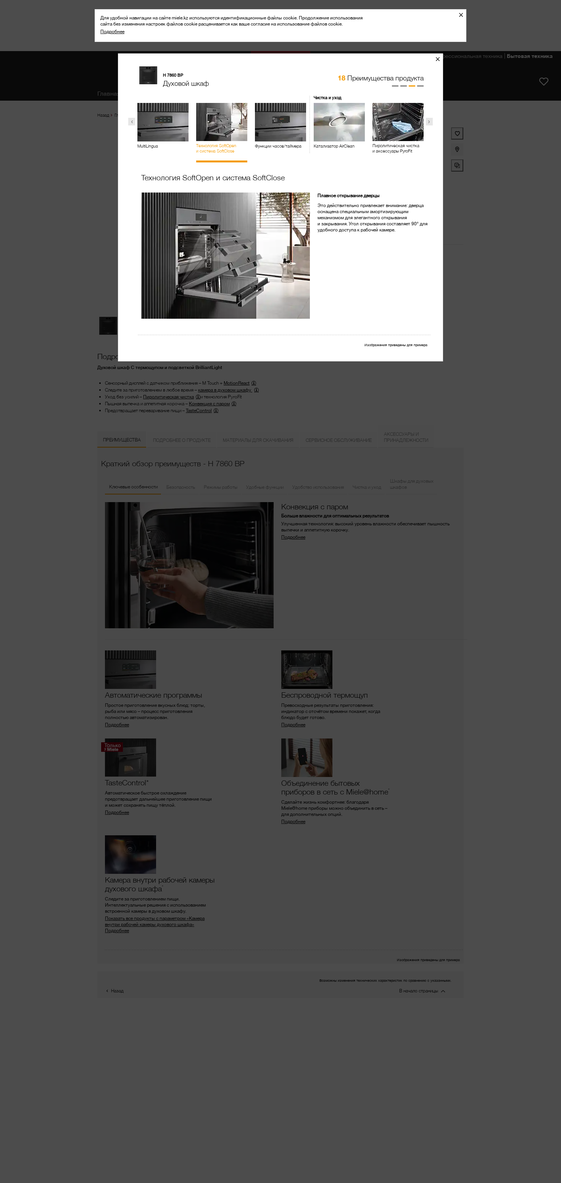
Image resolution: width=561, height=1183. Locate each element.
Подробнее (112, 31)
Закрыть (464, 15)
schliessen (441, 59)
